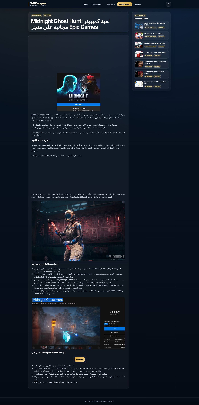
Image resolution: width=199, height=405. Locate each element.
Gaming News (124, 4)
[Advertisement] (78, 55)
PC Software (96, 4)
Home (86, 4)
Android (110, 4)
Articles (138, 4)
